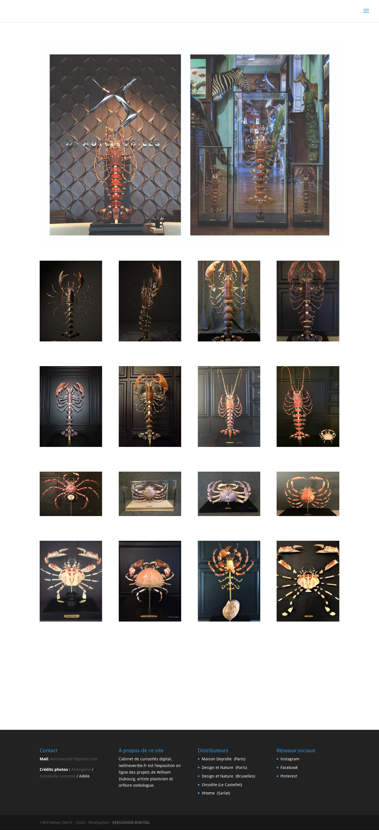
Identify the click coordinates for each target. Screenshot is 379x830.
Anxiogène (81, 769)
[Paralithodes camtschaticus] (71, 514)
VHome (209, 793)
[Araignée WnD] (308, 514)
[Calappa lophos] (150, 620)
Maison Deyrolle (217, 758)
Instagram (290, 758)
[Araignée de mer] (150, 514)
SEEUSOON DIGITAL (131, 822)
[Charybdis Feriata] (71, 620)
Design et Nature (217, 767)
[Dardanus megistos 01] (229, 620)
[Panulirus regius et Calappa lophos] (308, 445)
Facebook (289, 767)
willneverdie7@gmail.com (74, 758)
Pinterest (289, 776)
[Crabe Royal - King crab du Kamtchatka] (229, 514)
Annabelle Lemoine (57, 776)
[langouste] (229, 445)
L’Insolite (210, 784)
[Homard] (71, 340)
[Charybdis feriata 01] (308, 620)
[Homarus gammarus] (308, 340)
